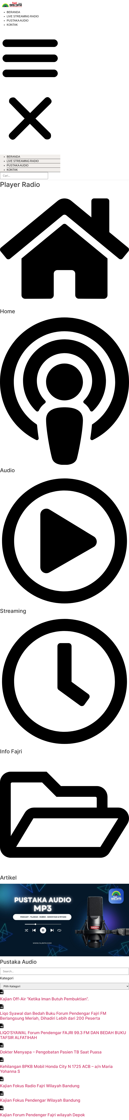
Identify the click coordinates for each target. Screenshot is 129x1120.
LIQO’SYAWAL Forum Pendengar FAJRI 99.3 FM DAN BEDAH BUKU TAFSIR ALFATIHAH (63, 1035)
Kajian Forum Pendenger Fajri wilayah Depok (42, 1114)
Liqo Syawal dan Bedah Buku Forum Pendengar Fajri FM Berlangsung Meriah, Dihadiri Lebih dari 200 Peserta (53, 1016)
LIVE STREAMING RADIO (23, 16)
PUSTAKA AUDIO (17, 20)
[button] (30, 88)
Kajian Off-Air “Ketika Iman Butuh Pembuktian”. (44, 998)
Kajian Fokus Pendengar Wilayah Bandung (40, 1100)
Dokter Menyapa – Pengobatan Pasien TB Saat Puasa (51, 1052)
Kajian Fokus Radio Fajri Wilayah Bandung (39, 1085)
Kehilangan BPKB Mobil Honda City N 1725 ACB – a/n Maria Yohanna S (56, 1069)
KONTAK (12, 24)
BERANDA (13, 12)
